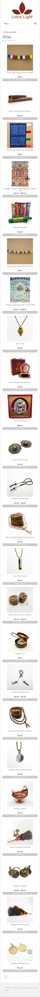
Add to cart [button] (20, 118)
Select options (20, 80)
